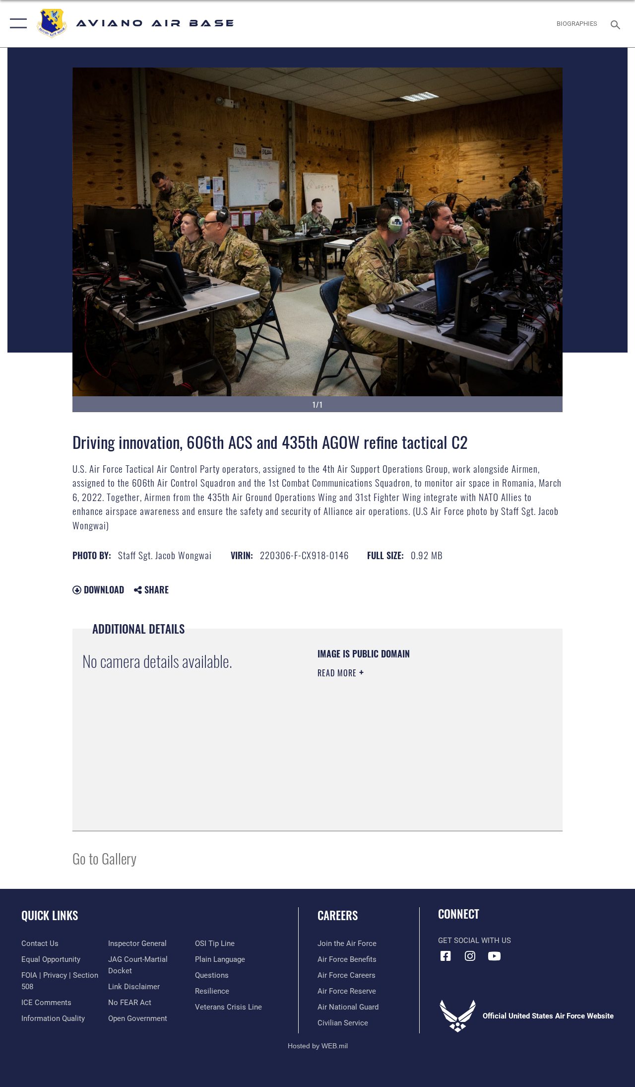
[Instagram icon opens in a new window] (469, 955)
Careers (338, 915)
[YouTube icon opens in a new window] (494, 955)
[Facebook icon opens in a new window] (445, 955)
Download (102, 589)
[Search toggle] (617, 23)
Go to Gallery (104, 858)
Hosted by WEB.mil (318, 1046)
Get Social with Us (474, 940)
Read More (338, 673)
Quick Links (49, 915)
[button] (16, 23)
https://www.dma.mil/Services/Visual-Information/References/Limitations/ (406, 757)
